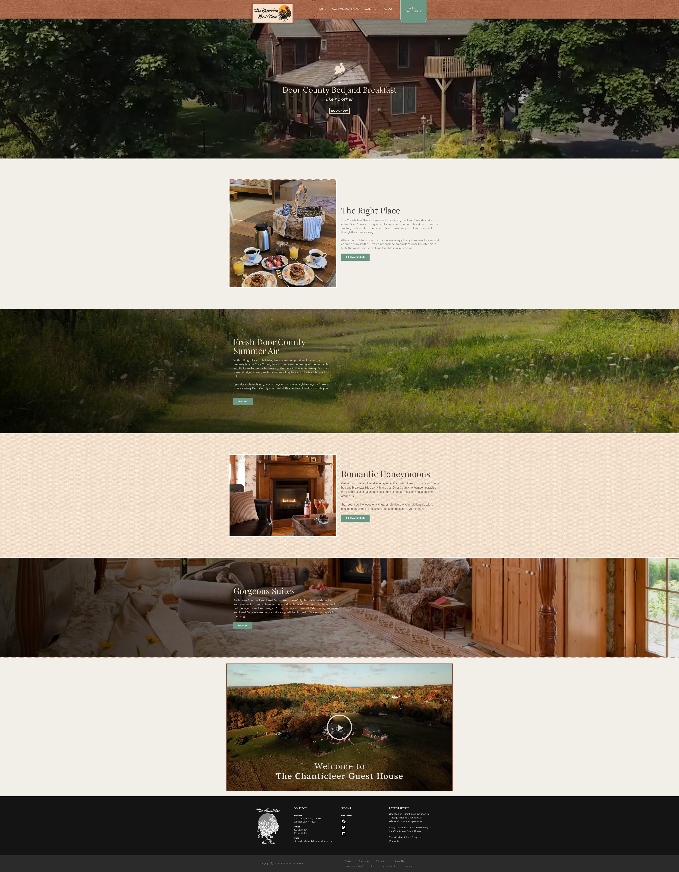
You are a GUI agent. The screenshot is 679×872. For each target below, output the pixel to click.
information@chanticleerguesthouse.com (313, 841)
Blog (372, 866)
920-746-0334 (300, 833)
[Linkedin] (343, 833)
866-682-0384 (300, 830)
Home (322, 8)
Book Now (363, 861)
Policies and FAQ (354, 866)
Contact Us (381, 861)
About (389, 8)
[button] (339, 727)
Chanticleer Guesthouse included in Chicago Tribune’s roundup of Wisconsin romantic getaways (409, 817)
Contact (371, 8)
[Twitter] (343, 827)
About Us (399, 861)
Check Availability (413, 9)
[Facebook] (343, 821)
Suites (348, 861)
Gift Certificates (389, 866)
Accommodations (345, 8)
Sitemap (409, 866)
